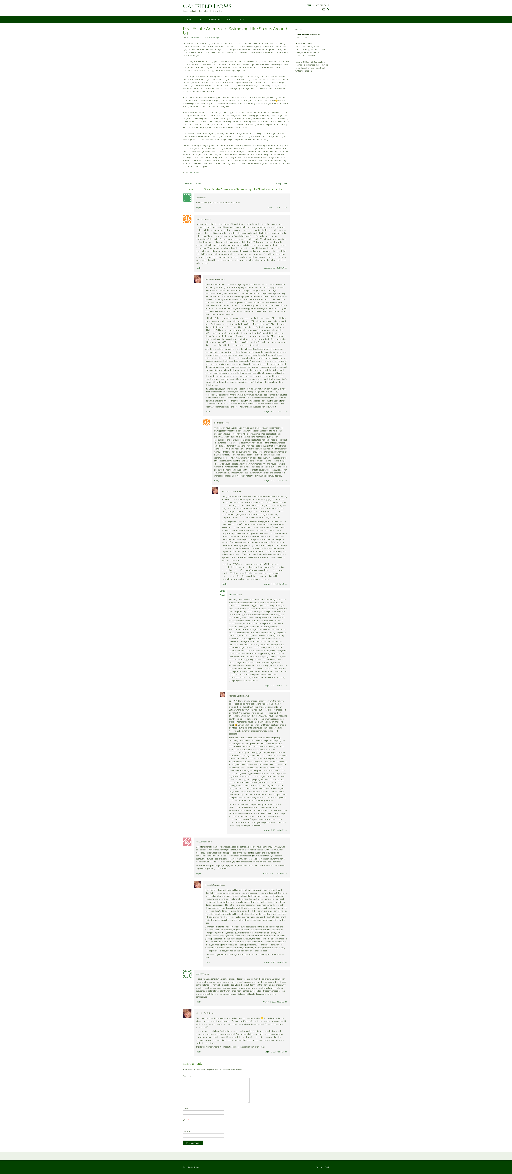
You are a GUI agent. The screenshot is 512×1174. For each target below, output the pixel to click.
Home (189, 19)
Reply (198, 207)
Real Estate (194, 172)
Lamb (200, 19)
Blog (242, 19)
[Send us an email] (323, 9)
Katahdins (215, 19)
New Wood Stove (192, 183)
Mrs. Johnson (201, 841)
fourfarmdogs (214, 38)
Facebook (319, 1167)
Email (186, 1120)
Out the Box (194, 1167)
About (230, 19)
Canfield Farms (207, 6)
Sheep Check (283, 183)
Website (187, 1131)
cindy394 (233, 594)
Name (186, 1108)
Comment (187, 1076)
